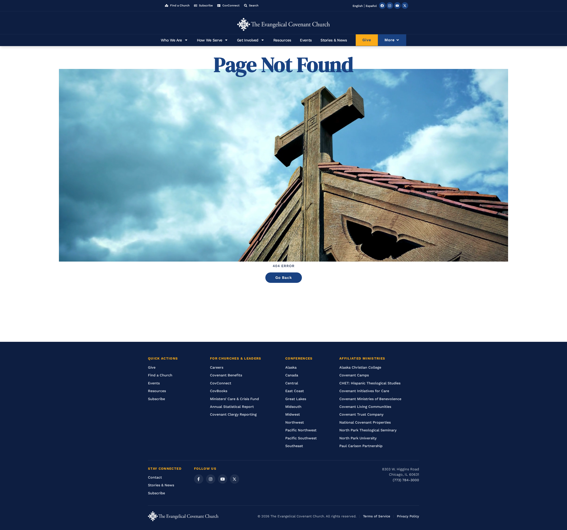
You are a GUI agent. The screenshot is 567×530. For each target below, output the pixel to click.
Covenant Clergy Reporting (233, 414)
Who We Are (171, 40)
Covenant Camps (354, 375)
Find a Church (160, 375)
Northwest (294, 422)
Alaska (291, 367)
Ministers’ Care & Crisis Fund (234, 399)
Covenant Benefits (226, 375)
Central (291, 383)
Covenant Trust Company (361, 414)
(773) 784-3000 (406, 480)
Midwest (292, 414)
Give (151, 367)
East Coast (294, 391)
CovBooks (218, 391)
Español (371, 6)
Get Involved (247, 40)
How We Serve (209, 40)
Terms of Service (376, 516)
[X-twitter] (405, 5)
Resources (282, 40)
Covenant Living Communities (365, 407)
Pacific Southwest (301, 438)
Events (306, 40)
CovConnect (220, 383)
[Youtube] (397, 5)
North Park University (358, 438)
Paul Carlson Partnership (361, 446)
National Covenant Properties (365, 422)
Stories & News (333, 40)
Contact (155, 477)
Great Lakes (295, 399)
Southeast (294, 446)
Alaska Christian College (360, 367)
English (358, 6)
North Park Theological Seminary (367, 430)
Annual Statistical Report (232, 407)
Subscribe (156, 399)
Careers (216, 367)
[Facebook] (382, 5)
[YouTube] (222, 479)
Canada (291, 375)
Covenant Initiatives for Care (364, 391)
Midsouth (293, 407)
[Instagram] (389, 5)
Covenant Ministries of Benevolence (370, 399)
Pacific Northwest (301, 430)
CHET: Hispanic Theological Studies (369, 383)
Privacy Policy (408, 516)
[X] (234, 479)
